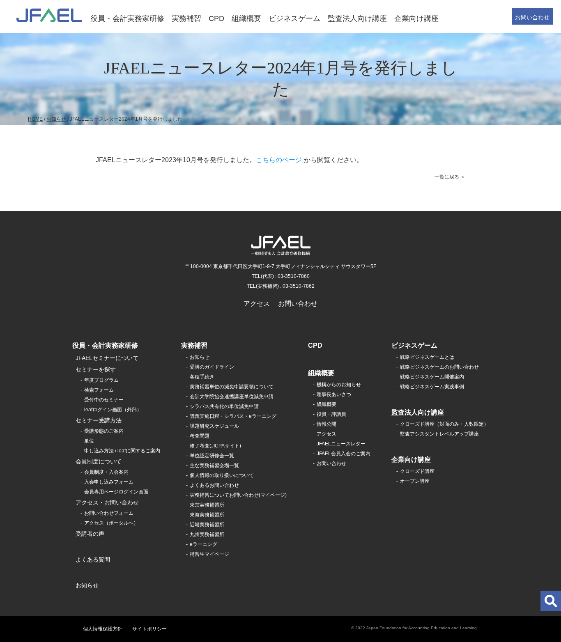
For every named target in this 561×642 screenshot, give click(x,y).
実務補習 (186, 18)
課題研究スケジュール (214, 426)
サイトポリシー (149, 629)
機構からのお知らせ (339, 384)
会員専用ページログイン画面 (116, 492)
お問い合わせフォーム (108, 513)
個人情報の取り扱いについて (222, 475)
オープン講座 (415, 481)
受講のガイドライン (212, 367)
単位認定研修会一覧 (212, 456)
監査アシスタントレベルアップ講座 (439, 434)
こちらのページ (279, 159)
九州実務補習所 (207, 534)
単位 (89, 441)
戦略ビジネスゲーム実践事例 (432, 387)
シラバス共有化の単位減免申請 (224, 406)
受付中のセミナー (104, 400)
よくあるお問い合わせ (214, 485)
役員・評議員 (331, 414)
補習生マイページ (209, 554)
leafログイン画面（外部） (113, 410)
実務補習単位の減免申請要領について (232, 387)
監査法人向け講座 (357, 18)
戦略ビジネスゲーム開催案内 (432, 377)
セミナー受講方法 (99, 420)
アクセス (257, 303)
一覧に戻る (447, 177)
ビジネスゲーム (294, 18)
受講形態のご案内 (104, 431)
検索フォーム (99, 390)
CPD (216, 18)
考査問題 (199, 436)
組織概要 (246, 18)
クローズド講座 (417, 471)
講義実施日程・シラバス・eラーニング (233, 416)
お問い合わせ (532, 17)
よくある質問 (93, 559)
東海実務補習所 (207, 515)
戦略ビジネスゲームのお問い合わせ (439, 367)
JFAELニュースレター (341, 444)
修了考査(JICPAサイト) (215, 446)
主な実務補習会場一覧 (214, 465)
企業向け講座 (416, 18)
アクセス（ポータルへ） (111, 523)
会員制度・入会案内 (106, 472)
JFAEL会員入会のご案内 (343, 453)
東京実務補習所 (207, 505)
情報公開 (326, 424)
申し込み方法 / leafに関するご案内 (122, 451)
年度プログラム (101, 380)
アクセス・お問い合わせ (107, 502)
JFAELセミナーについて (107, 358)
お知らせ (56, 119)
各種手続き (202, 377)
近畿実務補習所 (207, 524)
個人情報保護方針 (102, 629)
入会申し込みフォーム (108, 482)
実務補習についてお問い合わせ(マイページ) (238, 495)
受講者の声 (90, 533)
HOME (35, 119)
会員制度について (99, 461)
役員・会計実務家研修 (127, 18)
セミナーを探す (96, 369)
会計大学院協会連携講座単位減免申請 (232, 396)
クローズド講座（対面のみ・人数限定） (444, 424)
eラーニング (203, 544)
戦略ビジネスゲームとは (427, 357)
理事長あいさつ (334, 394)
